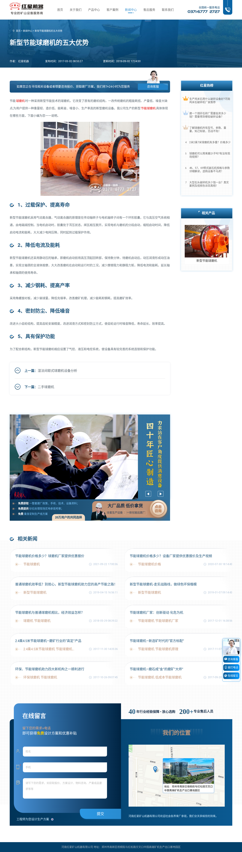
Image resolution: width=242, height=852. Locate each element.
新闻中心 (131, 10)
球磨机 (20, 101)
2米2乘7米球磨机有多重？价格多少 (210, 142)
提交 (100, 814)
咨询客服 (153, 86)
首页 (60, 10)
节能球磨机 (148, 108)
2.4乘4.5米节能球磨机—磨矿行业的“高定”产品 (48, 641)
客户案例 (112, 10)
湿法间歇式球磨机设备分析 (57, 371)
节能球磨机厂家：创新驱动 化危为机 (156, 613)
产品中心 (94, 10)
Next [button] (160, 494)
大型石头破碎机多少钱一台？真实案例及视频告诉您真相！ (209, 184)
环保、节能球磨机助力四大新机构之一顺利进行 (49, 669)
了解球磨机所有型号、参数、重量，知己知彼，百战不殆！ (207, 129)
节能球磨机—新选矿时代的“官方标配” (157, 641)
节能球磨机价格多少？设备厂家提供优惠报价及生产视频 (171, 556)
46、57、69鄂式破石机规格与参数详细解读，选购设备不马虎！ (209, 169)
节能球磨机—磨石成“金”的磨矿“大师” (156, 669)
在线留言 (232, 675)
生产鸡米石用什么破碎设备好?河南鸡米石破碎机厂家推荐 (209, 100)
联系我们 (168, 10)
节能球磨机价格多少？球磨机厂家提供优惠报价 (49, 556)
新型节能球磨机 (206, 260)
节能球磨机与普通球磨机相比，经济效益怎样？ (49, 613)
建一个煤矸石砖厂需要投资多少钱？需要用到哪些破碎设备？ (207, 115)
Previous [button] (148, 494)
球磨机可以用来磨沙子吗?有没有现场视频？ (209, 155)
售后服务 (149, 10)
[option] (90, 456)
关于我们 (75, 10)
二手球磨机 (46, 387)
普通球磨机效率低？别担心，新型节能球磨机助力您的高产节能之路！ (66, 584)
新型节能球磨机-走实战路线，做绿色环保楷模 (163, 584)
